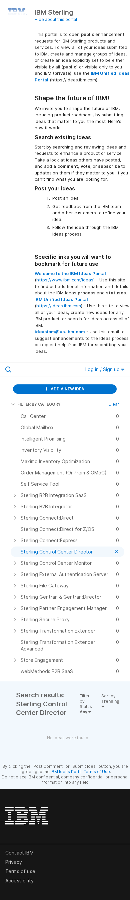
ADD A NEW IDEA (67, 388)
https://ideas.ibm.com (58, 305)
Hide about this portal (56, 19)
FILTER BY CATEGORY (39, 404)
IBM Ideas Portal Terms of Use (80, 771)
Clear (113, 404)
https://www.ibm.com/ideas (64, 279)
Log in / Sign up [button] (103, 369)
